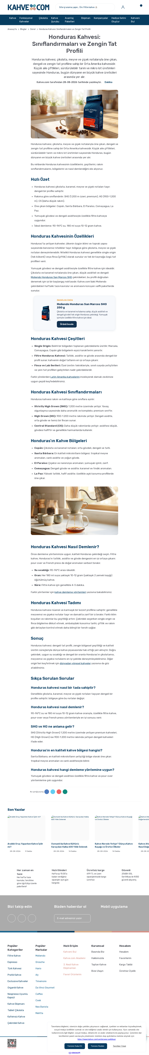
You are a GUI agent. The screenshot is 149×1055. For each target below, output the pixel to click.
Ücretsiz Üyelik (127, 971)
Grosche (40, 962)
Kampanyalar (101, 18)
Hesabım (124, 951)
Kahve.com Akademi (74, 958)
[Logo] (28, 7)
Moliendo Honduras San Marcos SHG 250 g (82, 305)
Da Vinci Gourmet (45, 987)
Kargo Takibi (125, 964)
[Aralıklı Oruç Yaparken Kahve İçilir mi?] (26, 828)
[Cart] (139, 7)
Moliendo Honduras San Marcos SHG (51, 277)
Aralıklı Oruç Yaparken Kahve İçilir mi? (25, 845)
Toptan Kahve (98, 964)
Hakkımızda (97, 958)
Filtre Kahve (14, 955)
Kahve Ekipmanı (16, 1003)
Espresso (12, 962)
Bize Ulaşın (97, 971)
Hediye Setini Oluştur (118, 20)
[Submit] (85, 918)
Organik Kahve (15, 987)
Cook (38, 1000)
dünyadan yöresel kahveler (75, 663)
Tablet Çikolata (16, 1010)
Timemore (41, 981)
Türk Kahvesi (14, 968)
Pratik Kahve (14, 974)
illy (37, 974)
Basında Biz (97, 951)
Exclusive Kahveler (18, 981)
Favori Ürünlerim (72, 974)
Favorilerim (125, 958)
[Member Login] (123, 7)
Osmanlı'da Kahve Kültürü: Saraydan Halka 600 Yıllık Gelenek (69, 845)
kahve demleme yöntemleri (70, 592)
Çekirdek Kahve (16, 1023)
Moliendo (40, 955)
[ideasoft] (74, 1052)
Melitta (39, 1013)
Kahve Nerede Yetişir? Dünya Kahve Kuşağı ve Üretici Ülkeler (114, 845)
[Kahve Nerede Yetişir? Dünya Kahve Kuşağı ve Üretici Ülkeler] (114, 828)
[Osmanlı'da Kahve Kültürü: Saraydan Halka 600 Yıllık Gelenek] (70, 828)
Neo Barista (42, 1006)
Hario (38, 968)
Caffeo (39, 994)
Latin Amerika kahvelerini (65, 376)
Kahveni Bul (135, 20)
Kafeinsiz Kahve (16, 1016)
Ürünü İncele (66, 324)
